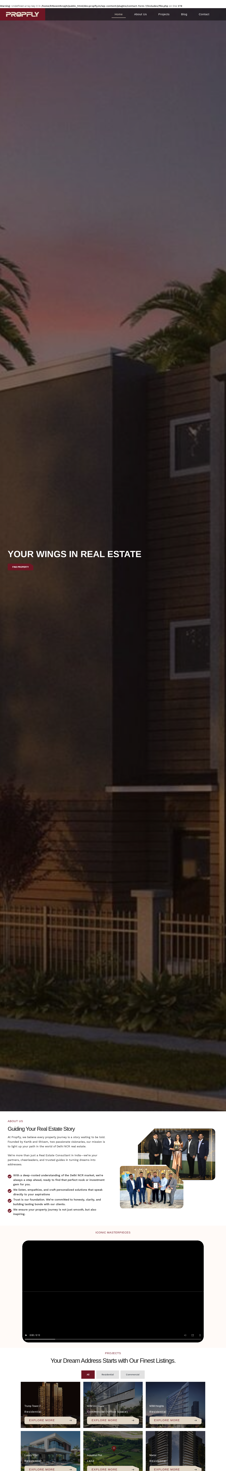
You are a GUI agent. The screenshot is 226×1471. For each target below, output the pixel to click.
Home (119, 14)
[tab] (88, 1374)
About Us (140, 14)
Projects (164, 14)
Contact (204, 14)
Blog (184, 14)
